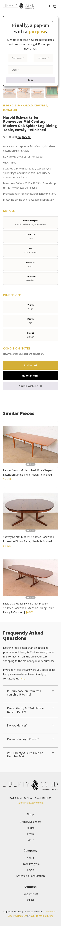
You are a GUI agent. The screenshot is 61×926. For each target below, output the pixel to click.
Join (30, 80)
